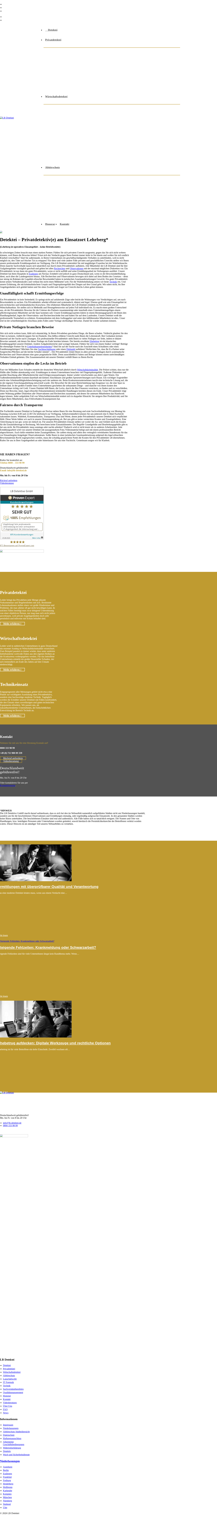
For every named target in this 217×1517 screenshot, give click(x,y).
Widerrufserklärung (12, 1448)
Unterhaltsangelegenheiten (64, 86)
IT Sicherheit (107, 122)
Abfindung (55, 108)
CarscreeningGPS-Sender (83, 181)
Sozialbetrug (152, 79)
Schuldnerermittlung (111, 79)
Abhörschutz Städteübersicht (16, 1431)
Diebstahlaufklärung (60, 58)
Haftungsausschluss (12, 1438)
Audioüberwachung (60, 178)
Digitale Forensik (166, 178)
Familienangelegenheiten (125, 58)
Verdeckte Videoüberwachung (113, 214)
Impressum (8, 1425)
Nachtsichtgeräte (138, 129)
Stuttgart (7, 1504)
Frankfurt (7, 1477)
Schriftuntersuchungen (62, 143)
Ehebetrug (94, 341)
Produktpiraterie (123, 136)
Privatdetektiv (131, 72)
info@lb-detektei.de (15, 16)
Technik (113, 281)
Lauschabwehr (110, 65)
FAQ (6, 7)
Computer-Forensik (146, 115)
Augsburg (7, 1467)
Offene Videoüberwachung (103, 72)
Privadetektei (9, 1368)
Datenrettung (144, 178)
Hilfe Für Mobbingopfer (63, 65)
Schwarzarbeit (116, 143)
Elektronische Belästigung (104, 188)
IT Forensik (8, 1382)
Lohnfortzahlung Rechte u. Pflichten (70, 129)
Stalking (168, 79)
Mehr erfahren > (12, 623)
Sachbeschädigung (59, 79)
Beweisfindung (157, 51)
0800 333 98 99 (12, 20)
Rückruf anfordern (8, 480)
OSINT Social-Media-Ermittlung (67, 207)
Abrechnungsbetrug (96, 108)
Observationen (161, 129)
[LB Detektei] (20, 127)
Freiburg (7, 1480)
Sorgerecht (134, 79)
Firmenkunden (124, 185)
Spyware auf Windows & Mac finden (70, 214)
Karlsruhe (7, 1490)
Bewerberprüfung (120, 115)
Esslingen (33, 274)
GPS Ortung (151, 58)
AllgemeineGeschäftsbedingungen (13, 1443)
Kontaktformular (7, 785)
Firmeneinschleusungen (62, 122)
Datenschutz (8, 1435)
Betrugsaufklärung (95, 115)
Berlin (6, 1470)
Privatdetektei (53, 39)
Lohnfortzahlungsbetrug (155, 122)
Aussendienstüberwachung (64, 115)
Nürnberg (7, 1500)
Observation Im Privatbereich (66, 72)
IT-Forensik (84, 200)
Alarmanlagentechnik (104, 51)
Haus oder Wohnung (60, 200)
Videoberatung (130, 86)
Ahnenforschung (77, 51)
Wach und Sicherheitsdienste (16, 1454)
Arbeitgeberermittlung (155, 108)
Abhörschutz (56, 51)
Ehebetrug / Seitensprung (91, 58)
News (6, 10)
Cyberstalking (104, 178)
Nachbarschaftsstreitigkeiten (139, 65)
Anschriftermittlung (132, 51)
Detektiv (7, 1451)
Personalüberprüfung (96, 136)
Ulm (5, 1507)
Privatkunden (126, 200)
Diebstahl (168, 115)
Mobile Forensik (104, 200)
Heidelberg (8, 1484)
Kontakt (64, 224)
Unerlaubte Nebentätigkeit (144, 143)
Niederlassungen (10, 1428)
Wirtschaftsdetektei (56, 96)
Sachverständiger (84, 79)
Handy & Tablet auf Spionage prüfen (137, 193)
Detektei (52, 29)
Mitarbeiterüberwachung (109, 129)
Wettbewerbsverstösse (140, 150)
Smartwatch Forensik (128, 207)
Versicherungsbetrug (60, 150)
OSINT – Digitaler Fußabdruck (157, 200)
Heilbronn (7, 1487)
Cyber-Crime (124, 178)
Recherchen (150, 72)
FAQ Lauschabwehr (146, 214)
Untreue (88, 86)
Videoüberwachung (112, 150)
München (7, 1497)
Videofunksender (107, 86)
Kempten (7, 1494)
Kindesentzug (89, 65)
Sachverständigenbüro (13, 1389)
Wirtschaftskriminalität (62, 157)
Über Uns (9, 4)
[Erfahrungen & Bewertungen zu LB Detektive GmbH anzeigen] (22, 538)
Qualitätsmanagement (13, 1392)
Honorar (50, 224)
